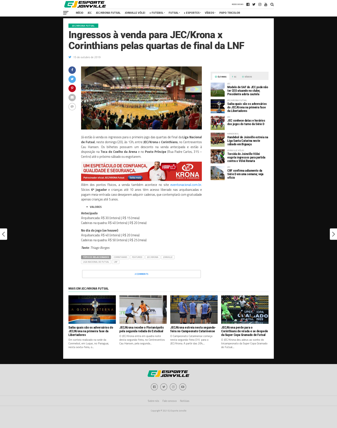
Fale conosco (170, 401)
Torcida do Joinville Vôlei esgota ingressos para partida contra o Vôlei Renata (246, 157)
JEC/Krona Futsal (108, 13)
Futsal (174, 13)
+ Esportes (192, 13)
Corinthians (120, 257)
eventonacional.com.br (185, 184)
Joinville (168, 257)
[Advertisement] (240, 212)
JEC (90, 13)
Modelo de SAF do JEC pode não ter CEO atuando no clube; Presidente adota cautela (247, 90)
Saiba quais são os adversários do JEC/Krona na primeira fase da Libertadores (247, 107)
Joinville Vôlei (135, 13)
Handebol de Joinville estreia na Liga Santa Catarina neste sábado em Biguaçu (247, 140)
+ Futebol (156, 13)
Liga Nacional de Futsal (96, 262)
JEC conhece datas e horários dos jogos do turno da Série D (246, 122)
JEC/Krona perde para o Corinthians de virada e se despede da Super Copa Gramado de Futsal (244, 331)
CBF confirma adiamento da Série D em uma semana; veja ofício (245, 174)
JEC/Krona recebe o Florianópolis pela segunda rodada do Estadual (141, 329)
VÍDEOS (209, 13)
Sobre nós (153, 401)
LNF (115, 262)
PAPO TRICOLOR (229, 13)
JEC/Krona (152, 257)
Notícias (184, 401)
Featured (137, 257)
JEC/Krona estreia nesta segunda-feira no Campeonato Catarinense (193, 329)
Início (79, 13)
